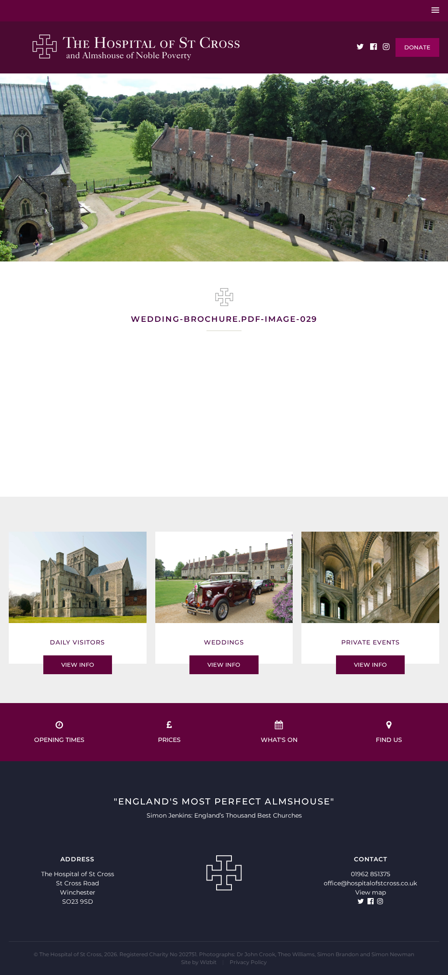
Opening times (59, 740)
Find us (389, 740)
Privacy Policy (248, 962)
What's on (279, 740)
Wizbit (208, 962)
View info (77, 664)
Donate (417, 47)
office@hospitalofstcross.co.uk (370, 883)
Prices (169, 740)
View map (370, 892)
